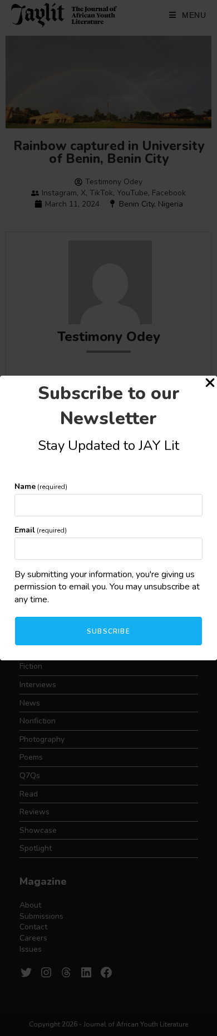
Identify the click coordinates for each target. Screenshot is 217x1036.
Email (40, 530)
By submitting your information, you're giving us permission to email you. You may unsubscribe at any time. (107, 587)
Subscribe (108, 631)
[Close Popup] (210, 384)
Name (40, 486)
